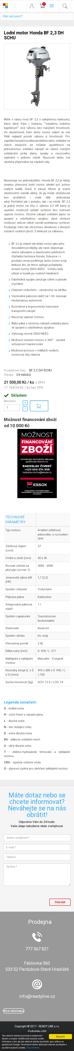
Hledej (65, 6)
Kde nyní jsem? (12, 16)
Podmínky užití (37, 1031)
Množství (10, 401)
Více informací (32, 1047)
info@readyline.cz (37, 996)
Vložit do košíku (39, 405)
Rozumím (60, 1036)
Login (33, 6)
